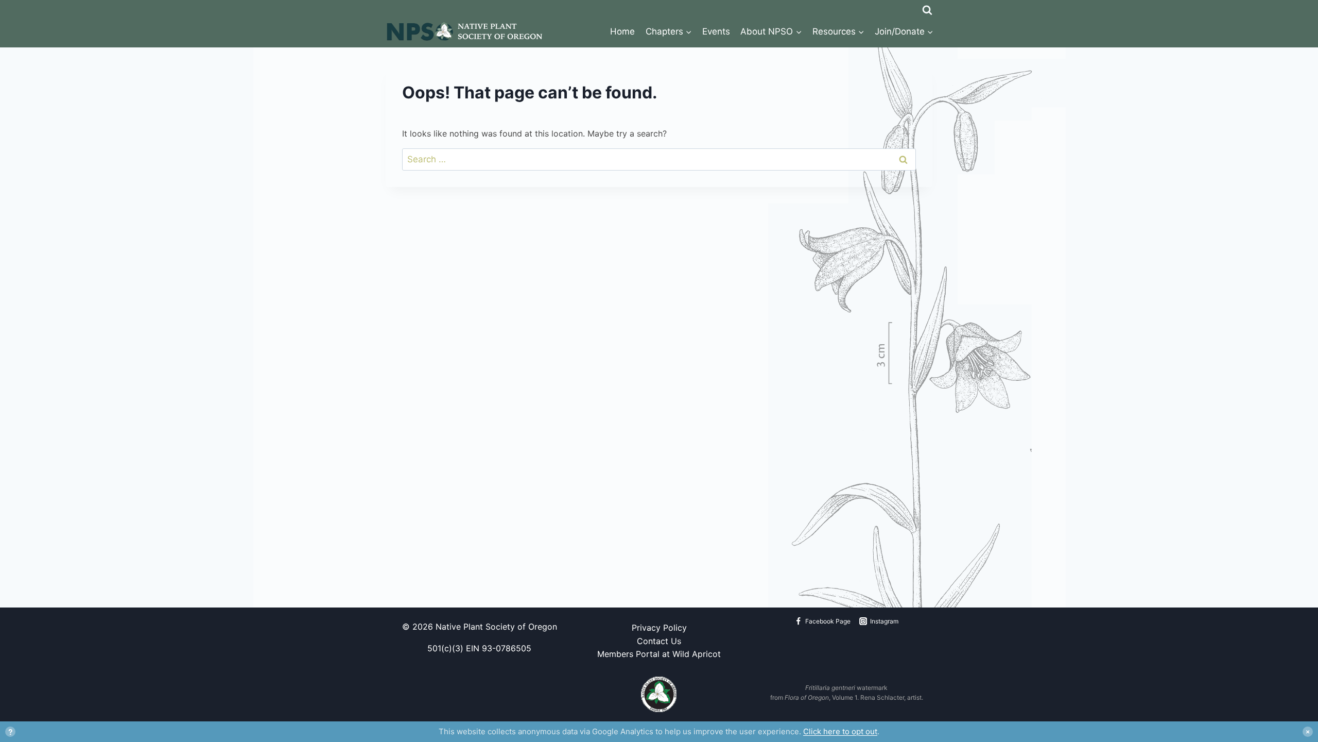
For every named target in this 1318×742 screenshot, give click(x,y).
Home (622, 31)
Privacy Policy (659, 627)
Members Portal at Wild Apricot (659, 654)
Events (716, 31)
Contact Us (659, 641)
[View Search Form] (927, 7)
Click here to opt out (840, 731)
